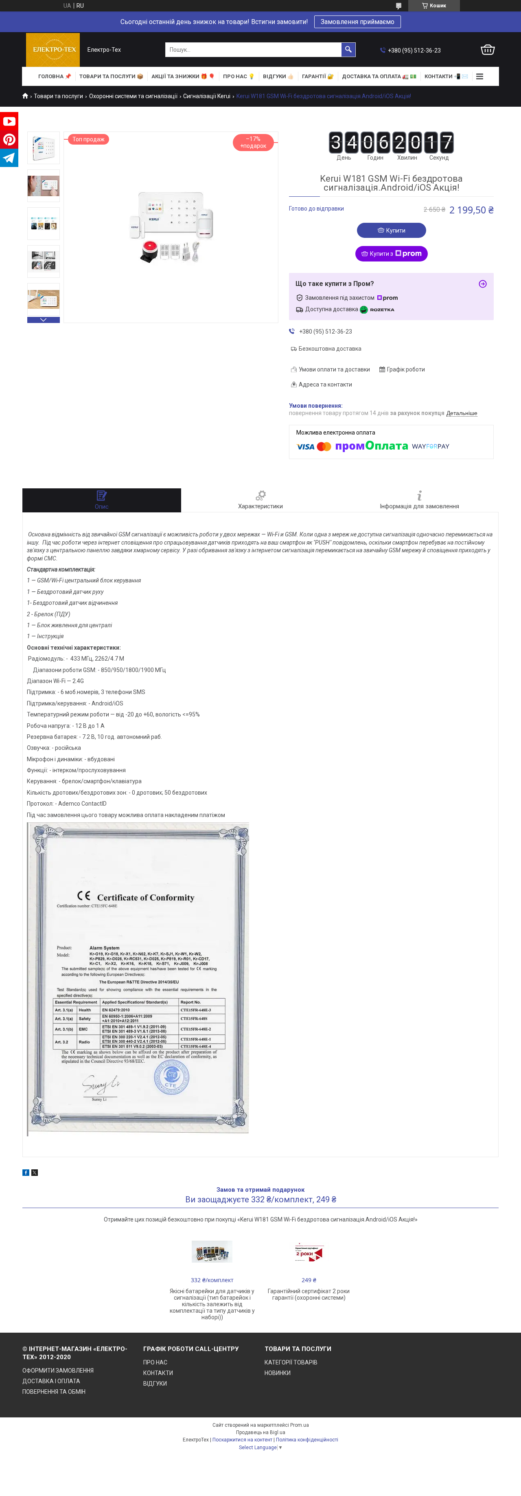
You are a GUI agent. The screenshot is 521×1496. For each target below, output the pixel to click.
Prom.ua (299, 1425)
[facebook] (25, 1174)
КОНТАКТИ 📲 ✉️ (446, 76)
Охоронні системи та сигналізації (133, 96)
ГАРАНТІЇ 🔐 (318, 76)
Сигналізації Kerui (206, 96)
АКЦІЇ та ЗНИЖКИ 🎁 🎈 (183, 76)
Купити (395, 230)
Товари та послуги (58, 96)
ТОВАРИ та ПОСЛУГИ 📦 (111, 76)
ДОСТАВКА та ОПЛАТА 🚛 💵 (379, 76)
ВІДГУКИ (155, 1383)
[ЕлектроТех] (53, 50)
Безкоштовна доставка (330, 348)
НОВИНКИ (278, 1373)
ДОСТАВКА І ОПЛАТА (51, 1381)
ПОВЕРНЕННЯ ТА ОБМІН (53, 1391)
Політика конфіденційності (307, 1440)
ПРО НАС (155, 1362)
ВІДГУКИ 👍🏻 (278, 76)
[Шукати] (348, 50)
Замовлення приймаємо (357, 22)
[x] (34, 1174)
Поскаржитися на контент (242, 1440)
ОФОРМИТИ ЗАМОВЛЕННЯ (58, 1370)
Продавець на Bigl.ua (260, 1432)
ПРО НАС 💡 (239, 76)
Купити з (381, 253)
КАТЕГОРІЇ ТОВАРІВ (291, 1362)
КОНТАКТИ (158, 1373)
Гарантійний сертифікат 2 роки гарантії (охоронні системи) (309, 1294)
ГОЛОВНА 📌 (54, 76)
